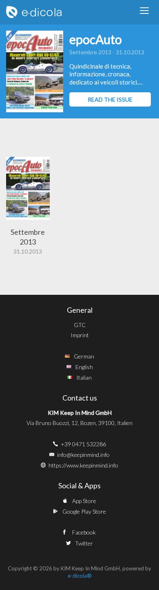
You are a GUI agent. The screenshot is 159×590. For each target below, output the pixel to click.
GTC (80, 324)
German (84, 356)
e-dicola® (80, 575)
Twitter (84, 543)
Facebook (84, 532)
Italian (84, 377)
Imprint (80, 335)
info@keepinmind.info (83, 454)
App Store (84, 500)
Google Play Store (84, 511)
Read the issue (110, 99)
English (84, 366)
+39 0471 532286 (83, 444)
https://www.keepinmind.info (83, 465)
